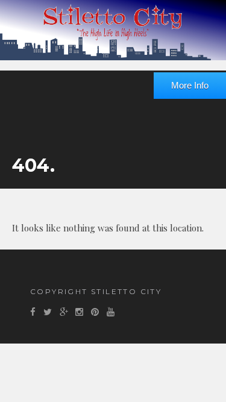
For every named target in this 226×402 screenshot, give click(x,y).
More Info (190, 85)
